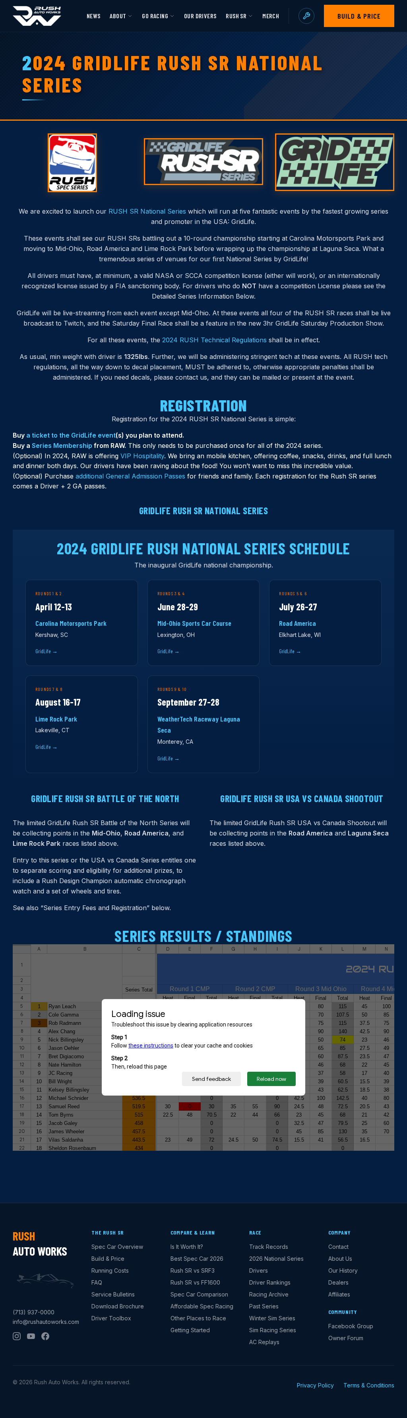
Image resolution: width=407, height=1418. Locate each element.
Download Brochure (117, 1306)
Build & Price (359, 16)
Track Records (268, 1246)
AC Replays (264, 1342)
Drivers (258, 1270)
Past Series (264, 1306)
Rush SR (236, 15)
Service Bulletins (113, 1294)
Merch (270, 15)
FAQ (96, 1282)
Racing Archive (269, 1294)
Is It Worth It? (187, 1246)
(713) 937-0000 (33, 1312)
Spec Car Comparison (199, 1294)
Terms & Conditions (368, 1385)
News (94, 15)
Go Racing (155, 15)
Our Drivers (200, 15)
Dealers (338, 1282)
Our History (343, 1270)
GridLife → (46, 651)
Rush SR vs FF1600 (195, 1282)
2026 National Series (276, 1258)
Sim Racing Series (272, 1330)
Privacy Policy (315, 1385)
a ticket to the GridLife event (71, 435)
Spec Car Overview (117, 1246)
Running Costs (110, 1270)
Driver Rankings (270, 1282)
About (118, 15)
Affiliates (339, 1294)
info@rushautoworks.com (46, 1321)
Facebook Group (350, 1326)
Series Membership (62, 446)
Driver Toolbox (111, 1318)
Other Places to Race (198, 1318)
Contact (338, 1246)
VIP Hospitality (142, 456)
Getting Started (190, 1330)
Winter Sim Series (272, 1318)
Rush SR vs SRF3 (193, 1270)
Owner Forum (345, 1338)
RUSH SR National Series (147, 211)
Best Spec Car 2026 (197, 1258)
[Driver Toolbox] (306, 16)
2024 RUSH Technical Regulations (214, 340)
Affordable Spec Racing (202, 1306)
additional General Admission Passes (130, 476)
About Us (340, 1258)
